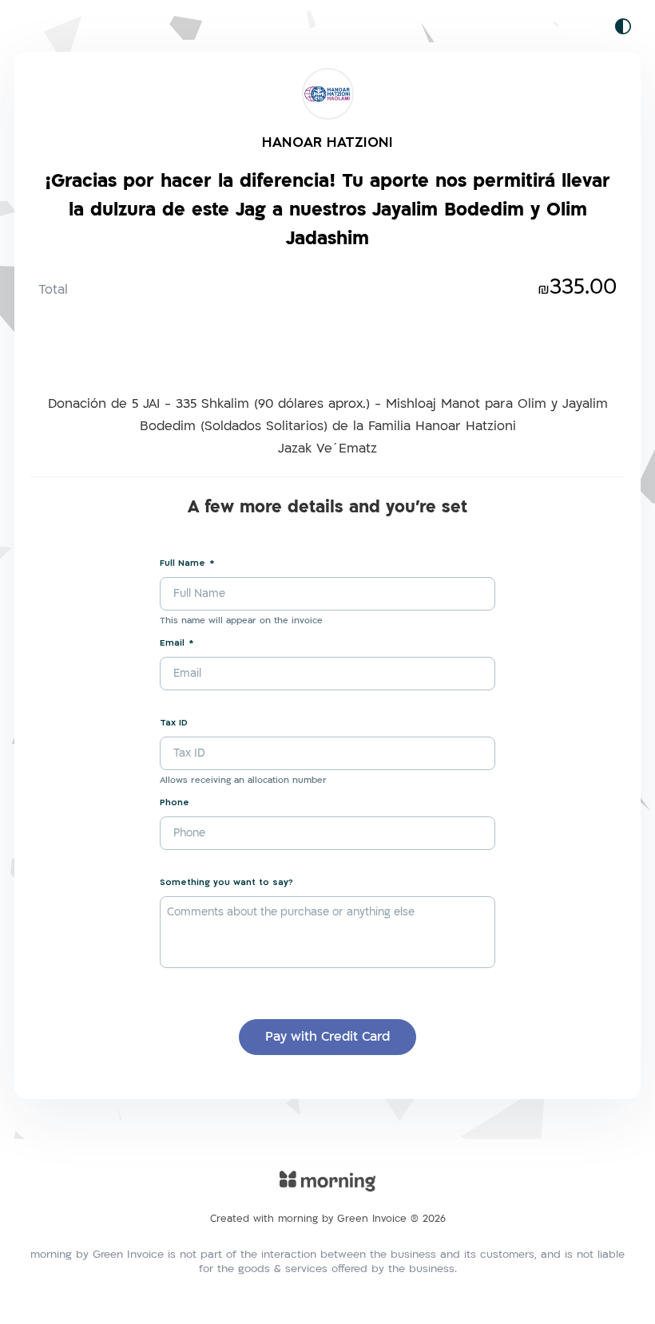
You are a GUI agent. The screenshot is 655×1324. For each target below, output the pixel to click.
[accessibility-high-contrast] (623, 26)
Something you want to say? (226, 882)
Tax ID (174, 723)
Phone (174, 802)
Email (172, 643)
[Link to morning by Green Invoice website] (327, 1191)
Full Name (182, 563)
